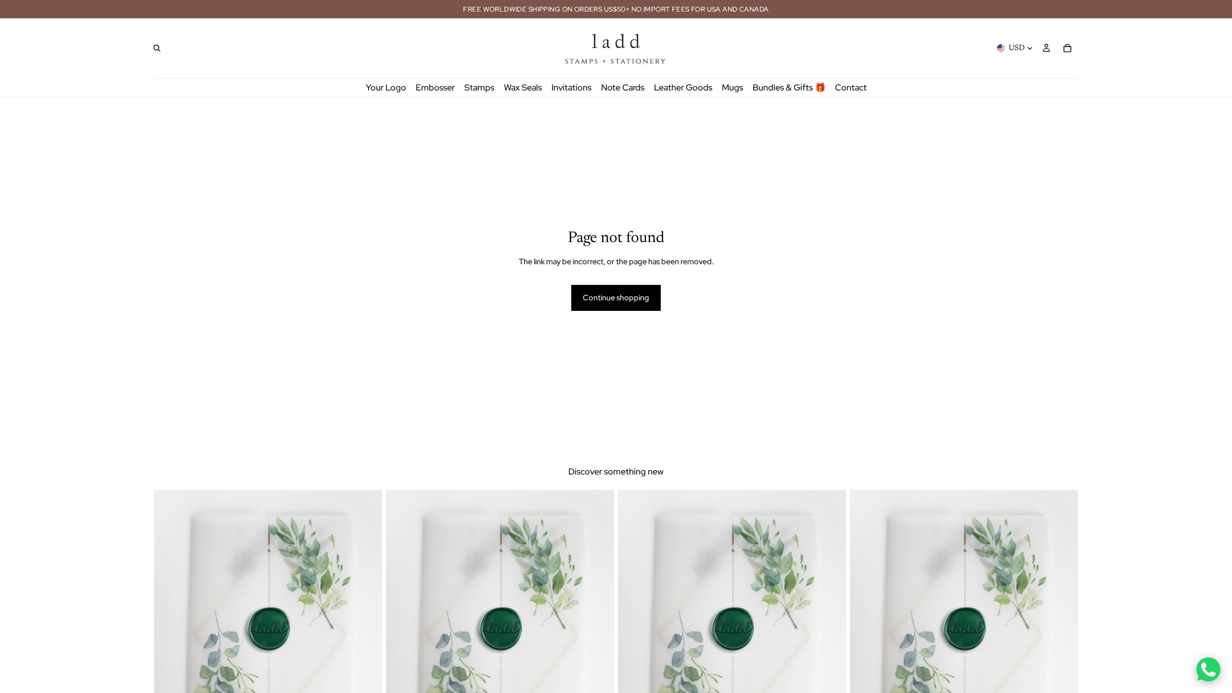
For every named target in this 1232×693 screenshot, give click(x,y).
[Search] (156, 48)
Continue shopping (616, 298)
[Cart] (1067, 48)
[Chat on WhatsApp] (1208, 669)
